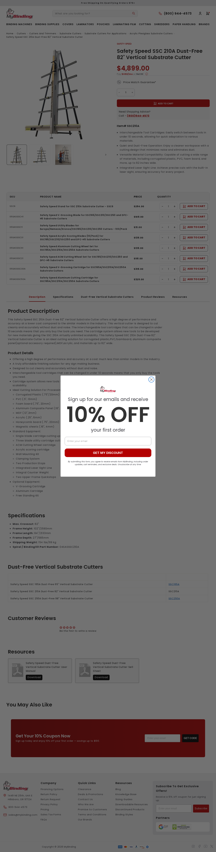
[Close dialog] (151, 379)
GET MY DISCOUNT (108, 453)
